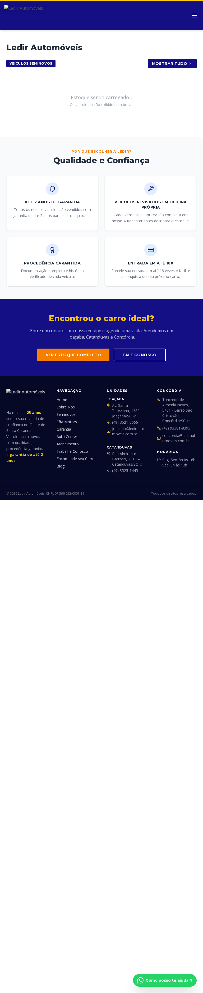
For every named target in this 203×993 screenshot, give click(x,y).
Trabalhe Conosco (72, 451)
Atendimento (68, 443)
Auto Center (67, 436)
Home (62, 399)
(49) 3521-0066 (125, 422)
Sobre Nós (66, 406)
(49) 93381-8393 (176, 428)
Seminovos (66, 414)
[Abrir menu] (194, 15)
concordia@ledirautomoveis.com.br (178, 438)
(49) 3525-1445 (125, 470)
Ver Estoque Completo (73, 355)
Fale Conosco (139, 355)
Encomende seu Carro (76, 458)
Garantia (64, 429)
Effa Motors (67, 421)
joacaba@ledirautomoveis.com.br (128, 431)
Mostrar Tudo (169, 63)
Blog (60, 466)
